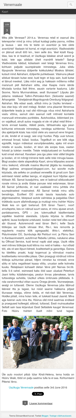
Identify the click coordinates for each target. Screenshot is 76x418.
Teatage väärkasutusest (60, 415)
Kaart (5, 11)
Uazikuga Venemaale (21, 387)
